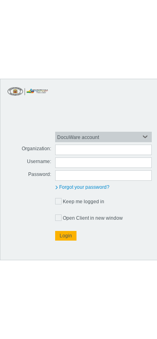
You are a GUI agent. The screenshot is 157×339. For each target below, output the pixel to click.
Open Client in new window (93, 218)
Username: (39, 161)
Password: (39, 174)
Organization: (36, 148)
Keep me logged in (83, 201)
